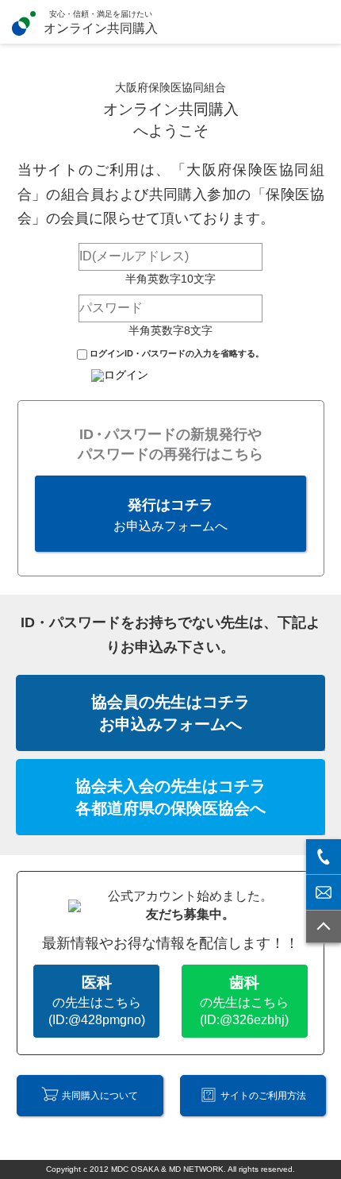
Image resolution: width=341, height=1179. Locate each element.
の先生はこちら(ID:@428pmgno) (96, 1000)
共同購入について (100, 1095)
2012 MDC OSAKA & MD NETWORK (157, 1169)
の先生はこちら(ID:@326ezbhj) (244, 1000)
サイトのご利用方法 (263, 1095)
